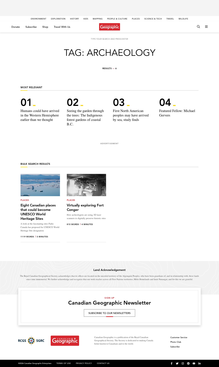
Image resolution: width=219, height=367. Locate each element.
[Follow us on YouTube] (194, 363)
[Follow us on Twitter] (177, 363)
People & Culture (117, 19)
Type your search (109, 39)
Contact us (103, 363)
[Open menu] (206, 27)
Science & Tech (153, 19)
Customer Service (178, 337)
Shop (45, 26)
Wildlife (183, 19)
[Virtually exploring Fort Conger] (86, 208)
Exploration (58, 19)
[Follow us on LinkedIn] (199, 363)
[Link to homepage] (109, 27)
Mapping (98, 19)
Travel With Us (62, 27)
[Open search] (198, 27)
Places (136, 19)
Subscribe (31, 26)
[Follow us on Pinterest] (188, 363)
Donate (15, 26)
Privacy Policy (84, 363)
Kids (86, 19)
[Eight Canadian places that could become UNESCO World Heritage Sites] (40, 208)
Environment (38, 19)
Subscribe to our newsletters (109, 313)
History (74, 19)
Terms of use (63, 363)
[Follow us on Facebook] (171, 363)
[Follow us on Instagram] (182, 363)
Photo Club (175, 342)
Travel (170, 19)
